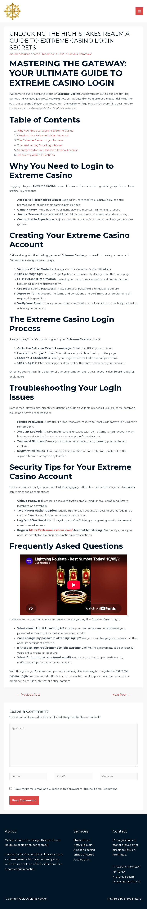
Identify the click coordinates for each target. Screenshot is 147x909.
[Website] (118, 777)
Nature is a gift (83, 844)
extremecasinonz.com (23, 53)
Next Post (121, 694)
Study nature (82, 840)
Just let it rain (82, 859)
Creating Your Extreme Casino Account (42, 135)
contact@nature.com (126, 881)
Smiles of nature (84, 854)
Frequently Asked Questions (36, 154)
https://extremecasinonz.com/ (51, 530)
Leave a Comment (80, 53)
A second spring (84, 849)
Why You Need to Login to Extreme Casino (45, 130)
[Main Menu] (139, 11)
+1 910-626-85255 (124, 876)
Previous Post (28, 694)
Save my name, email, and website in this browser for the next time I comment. (66, 788)
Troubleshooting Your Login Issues (39, 145)
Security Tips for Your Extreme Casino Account (47, 149)
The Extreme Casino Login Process (40, 140)
